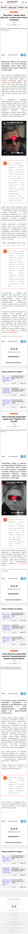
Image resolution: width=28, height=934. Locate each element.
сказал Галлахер (14, 198)
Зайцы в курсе (13, 7)
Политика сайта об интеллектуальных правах (14, 928)
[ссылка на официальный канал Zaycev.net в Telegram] (15, 907)
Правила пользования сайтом (14, 922)
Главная (14, 913)
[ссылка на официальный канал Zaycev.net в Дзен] (13, 907)
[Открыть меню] (1, 2)
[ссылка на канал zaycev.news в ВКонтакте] (11, 349)
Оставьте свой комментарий (13, 362)
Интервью (21, 7)
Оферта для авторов (14, 932)
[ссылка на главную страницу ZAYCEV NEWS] (12, 2)
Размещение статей (14, 930)
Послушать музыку (14, 915)
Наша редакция (14, 919)
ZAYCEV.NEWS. (13, 332)
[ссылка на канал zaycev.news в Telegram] (17, 349)
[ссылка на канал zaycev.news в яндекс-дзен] (14, 349)
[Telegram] (25, 55)
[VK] (22, 55)
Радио (14, 917)
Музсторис (4, 7)
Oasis (12, 64)
